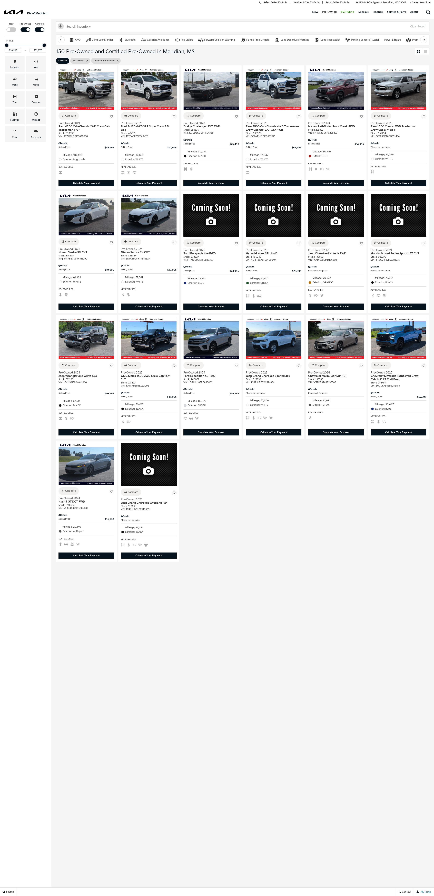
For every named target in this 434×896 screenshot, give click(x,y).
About (414, 12)
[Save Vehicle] (111, 116)
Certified (39, 24)
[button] (428, 12)
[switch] (11, 27)
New (315, 12)
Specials (363, 12)
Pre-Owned (329, 12)
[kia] (13, 12)
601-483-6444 (279, 2)
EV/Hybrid (347, 12)
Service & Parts (396, 12)
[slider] (6, 45)
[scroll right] (423, 39)
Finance (378, 12)
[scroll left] (61, 39)
